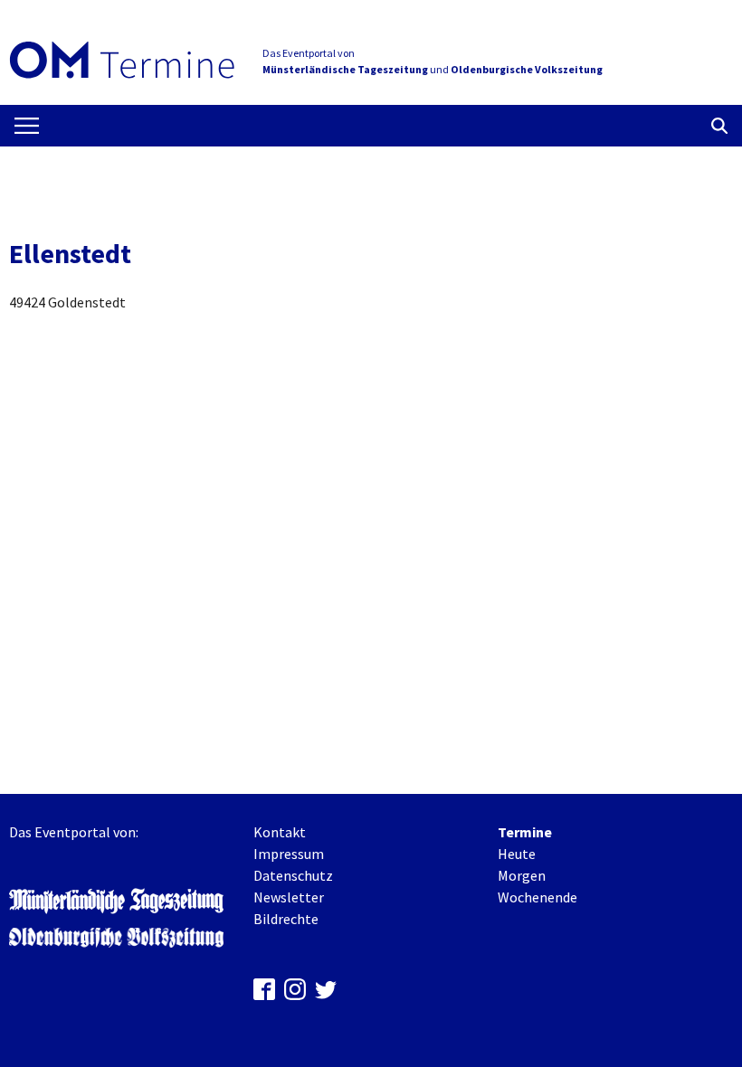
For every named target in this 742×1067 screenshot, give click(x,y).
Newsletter (288, 897)
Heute (517, 854)
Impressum (288, 854)
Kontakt (279, 832)
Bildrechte (286, 919)
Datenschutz (293, 875)
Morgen (522, 875)
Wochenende (537, 897)
